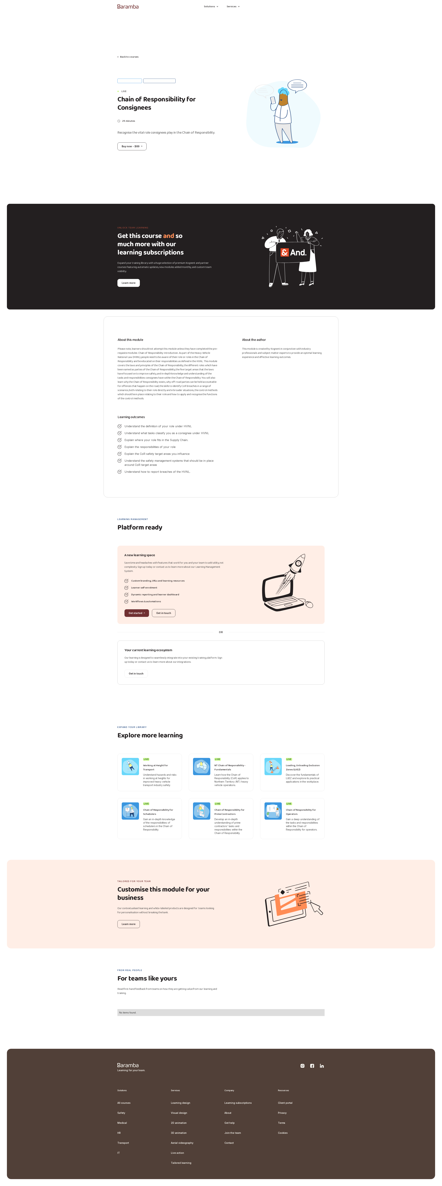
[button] (211, 6)
